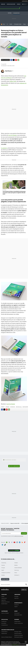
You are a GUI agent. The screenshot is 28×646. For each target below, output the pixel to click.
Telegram (20, 542)
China (4, 24)
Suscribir (24, 533)
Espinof (15, 606)
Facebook (11, 60)
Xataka (2, 596)
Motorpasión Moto (18, 614)
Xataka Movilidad (18, 567)
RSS (22, 542)
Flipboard (16, 60)
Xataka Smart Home (5, 601)
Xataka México (4, 631)
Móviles (7, 406)
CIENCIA (18, 4)
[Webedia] (25, 1)
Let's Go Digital (12, 135)
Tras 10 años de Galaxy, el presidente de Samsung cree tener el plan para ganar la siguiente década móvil (14, 193)
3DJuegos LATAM (17, 631)
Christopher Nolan (17, 24)
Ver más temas (5, 579)
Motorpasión (17, 613)
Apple (2, 570)
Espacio (3, 565)
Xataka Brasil (4, 633)
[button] (9, 71)
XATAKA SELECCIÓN (11, 4)
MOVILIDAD (24, 4)
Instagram (17, 542)
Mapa (24, 24)
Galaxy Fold (13, 81)
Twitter (14, 60)
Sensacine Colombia (18, 635)
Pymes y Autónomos (18, 623)
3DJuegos (16, 596)
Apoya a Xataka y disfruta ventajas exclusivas (14, 552)
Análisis (16, 562)
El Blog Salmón (17, 621)
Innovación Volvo (16, 12)
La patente (4, 148)
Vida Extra (16, 598)
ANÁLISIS (3, 4)
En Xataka (4, 189)
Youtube (14, 542)
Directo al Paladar (5, 613)
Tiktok (5, 545)
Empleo (3, 575)
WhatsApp (7, 542)
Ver (14, 466)
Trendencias (3, 621)
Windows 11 (16, 575)
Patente (13, 406)
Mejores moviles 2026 (15, 523)
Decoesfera (3, 623)
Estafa (11, 24)
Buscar (26, 584)
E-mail (18, 60)
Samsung (19, 406)
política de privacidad (18, 536)
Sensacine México (18, 633)
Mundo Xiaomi (4, 603)
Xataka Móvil (4, 598)
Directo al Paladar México (6, 637)
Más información (15, 644)
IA (7, 24)
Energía (3, 567)
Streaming (3, 562)
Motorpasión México (18, 637)
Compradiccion (4, 625)
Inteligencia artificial (5, 572)
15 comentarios (6, 60)
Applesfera (3, 600)
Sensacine (16, 604)
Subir (23, 589)
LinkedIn (2, 545)
